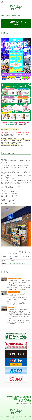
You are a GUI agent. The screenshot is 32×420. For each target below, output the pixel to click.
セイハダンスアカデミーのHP (17, 263)
